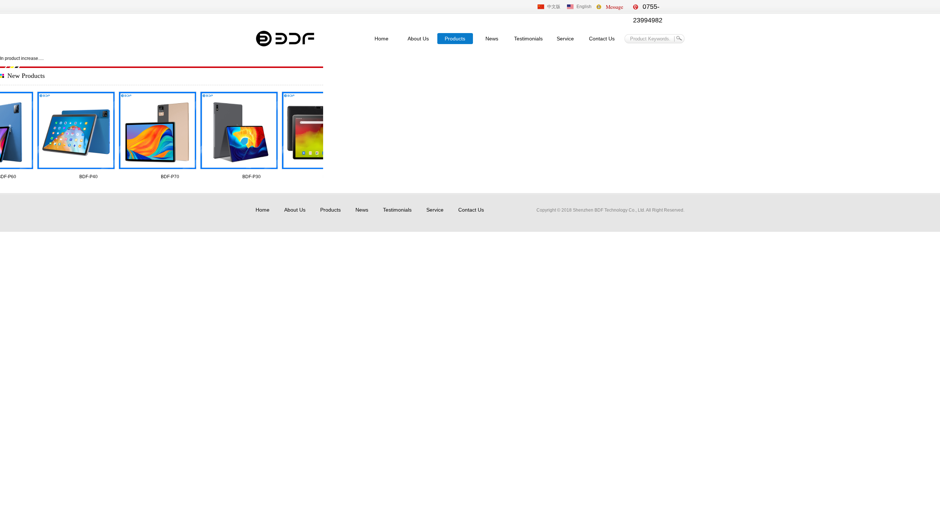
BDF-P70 (167, 176)
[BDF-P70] (155, 130)
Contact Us (602, 39)
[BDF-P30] (236, 130)
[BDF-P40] (73, 130)
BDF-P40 (86, 176)
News (491, 39)
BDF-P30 (249, 176)
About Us (418, 39)
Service (565, 39)
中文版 (553, 6)
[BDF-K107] (318, 130)
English (584, 6)
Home (381, 39)
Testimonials (528, 39)
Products (455, 39)
